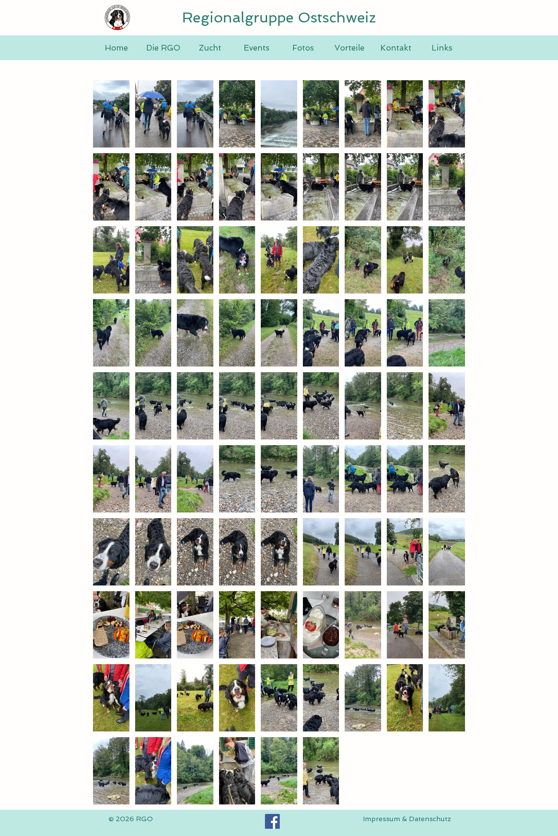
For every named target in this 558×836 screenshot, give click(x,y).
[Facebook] (272, 821)
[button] (111, 114)
